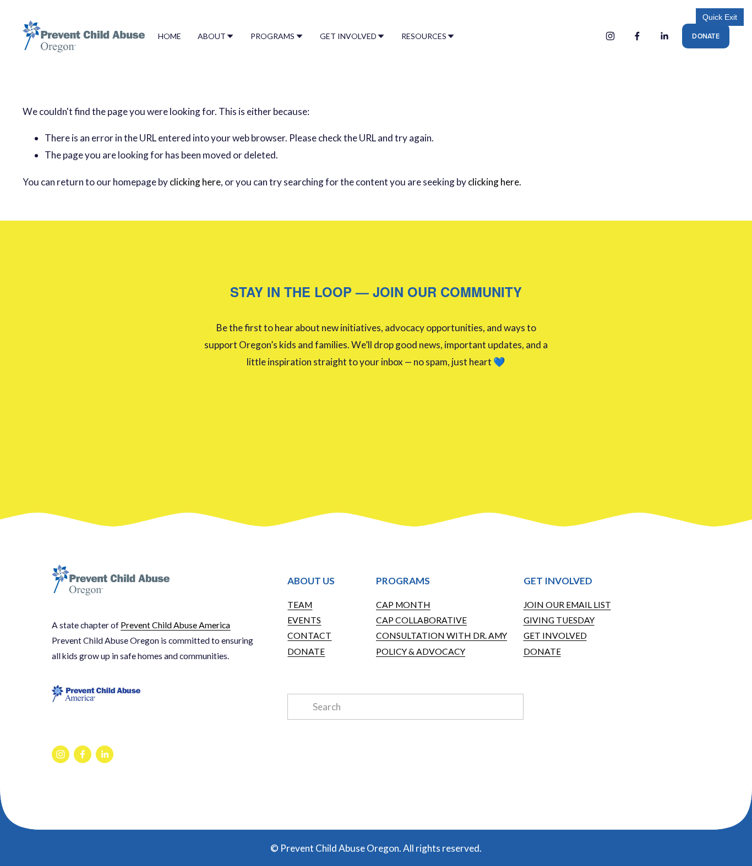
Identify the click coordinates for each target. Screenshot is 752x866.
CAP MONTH (403, 605)
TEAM (299, 605)
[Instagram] (610, 36)
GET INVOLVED (555, 635)
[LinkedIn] (664, 36)
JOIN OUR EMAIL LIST (567, 605)
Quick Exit (719, 17)
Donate (705, 36)
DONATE (306, 651)
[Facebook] (637, 36)
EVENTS (304, 620)
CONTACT (309, 635)
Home (169, 36)
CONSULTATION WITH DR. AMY (441, 635)
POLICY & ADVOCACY (420, 651)
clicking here (195, 182)
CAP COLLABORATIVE (421, 620)
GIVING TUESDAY (559, 620)
